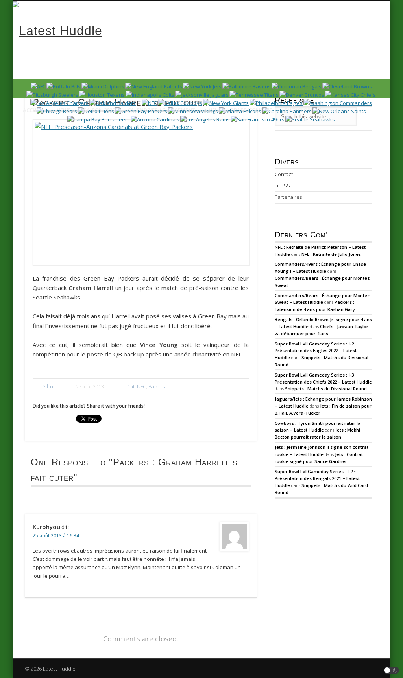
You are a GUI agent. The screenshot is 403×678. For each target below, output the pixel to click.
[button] (391, 670)
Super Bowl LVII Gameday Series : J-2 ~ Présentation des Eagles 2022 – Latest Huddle (316, 351)
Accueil (33, 110)
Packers (156, 386)
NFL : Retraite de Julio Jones (331, 254)
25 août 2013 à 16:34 (56, 535)
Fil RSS (282, 185)
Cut (131, 386)
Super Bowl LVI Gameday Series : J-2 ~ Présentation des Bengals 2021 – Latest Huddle (317, 479)
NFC (141, 386)
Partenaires (288, 196)
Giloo (47, 386)
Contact (284, 174)
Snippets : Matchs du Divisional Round (326, 388)
